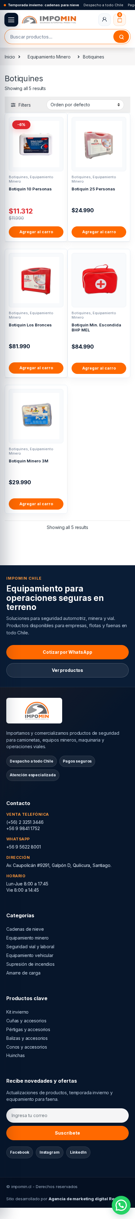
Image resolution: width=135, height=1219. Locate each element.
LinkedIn (78, 1152)
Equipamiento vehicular (29, 955)
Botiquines (18, 177)
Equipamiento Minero (49, 56)
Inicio (10, 56)
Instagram (50, 1152)
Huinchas (15, 1055)
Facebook (19, 1152)
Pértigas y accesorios (28, 1029)
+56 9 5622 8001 (23, 846)
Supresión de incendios (30, 964)
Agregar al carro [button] (36, 231)
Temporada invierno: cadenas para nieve (43, 5)
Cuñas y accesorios (26, 1020)
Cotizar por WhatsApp (67, 652)
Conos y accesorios (26, 1047)
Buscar (121, 36)
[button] (121, 1205)
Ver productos (67, 670)
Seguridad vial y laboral (30, 946)
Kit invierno (17, 1012)
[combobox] (59, 36)
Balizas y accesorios (27, 1038)
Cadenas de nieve (25, 929)
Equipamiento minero (27, 937)
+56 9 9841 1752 (23, 828)
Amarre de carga (23, 972)
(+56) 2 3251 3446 (25, 822)
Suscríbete (67, 1133)
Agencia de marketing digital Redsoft (87, 1198)
